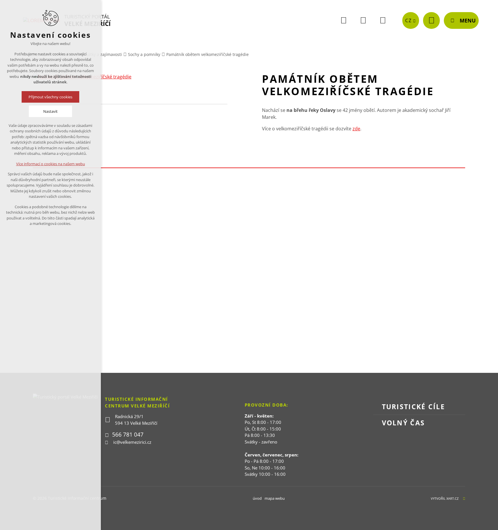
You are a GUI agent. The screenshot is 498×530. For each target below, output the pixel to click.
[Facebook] (343, 20)
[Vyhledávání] (431, 20)
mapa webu (275, 498)
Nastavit (50, 111)
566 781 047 (128, 434)
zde (356, 128)
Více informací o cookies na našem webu (50, 163)
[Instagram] (382, 20)
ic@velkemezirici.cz (132, 442)
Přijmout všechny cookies (50, 96)
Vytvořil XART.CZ (445, 498)
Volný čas (403, 422)
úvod (257, 498)
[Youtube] (363, 20)
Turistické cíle (413, 406)
